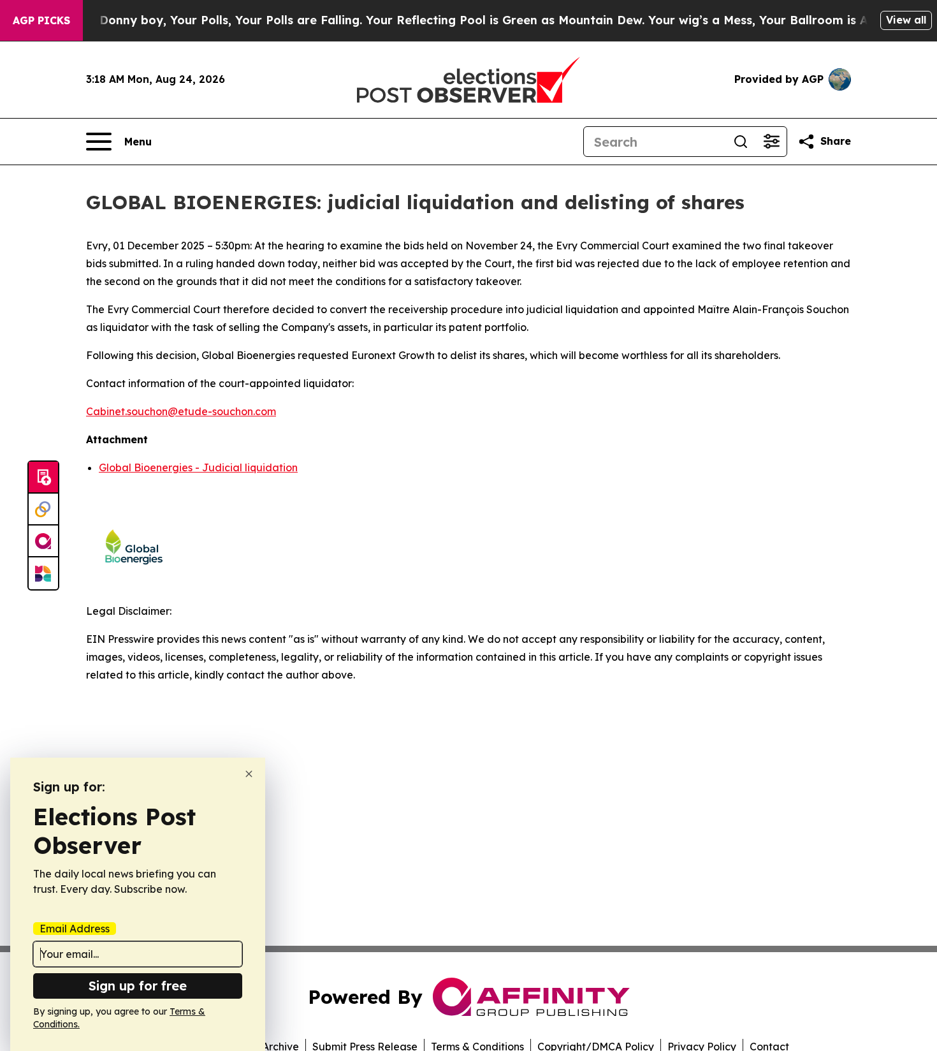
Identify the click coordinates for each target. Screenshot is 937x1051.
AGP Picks (41, 20)
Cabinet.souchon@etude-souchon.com (181, 411)
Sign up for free (138, 986)
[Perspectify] (43, 510)
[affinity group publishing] (43, 541)
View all (906, 19)
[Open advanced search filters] (771, 141)
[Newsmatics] (43, 573)
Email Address (75, 928)
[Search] (740, 141)
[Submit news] (43, 478)
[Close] (249, 774)
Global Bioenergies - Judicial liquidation (198, 467)
